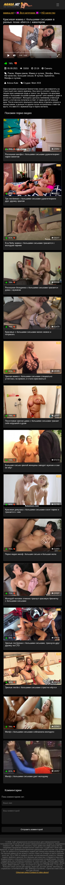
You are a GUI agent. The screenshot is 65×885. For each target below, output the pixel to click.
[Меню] (57, 5)
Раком (11, 73)
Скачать (48, 68)
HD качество (10, 75)
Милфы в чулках (12, 78)
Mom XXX (36, 83)
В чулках (39, 75)
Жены (56, 73)
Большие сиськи (25, 75)
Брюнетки (49, 75)
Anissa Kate (12, 83)
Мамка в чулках (36, 73)
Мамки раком (21, 73)
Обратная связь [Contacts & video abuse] (32, 872)
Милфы (49, 73)
